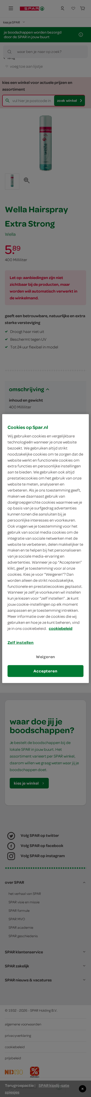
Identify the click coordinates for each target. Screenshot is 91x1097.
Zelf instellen (21, 642)
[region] (45, 548)
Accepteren (45, 671)
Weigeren (45, 656)
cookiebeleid (60, 628)
